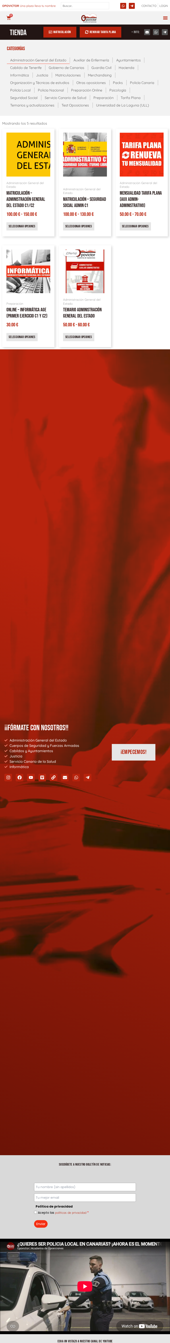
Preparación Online (86, 90)
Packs (118, 82)
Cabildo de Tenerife (26, 67)
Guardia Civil (101, 67)
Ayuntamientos (128, 60)
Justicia (42, 75)
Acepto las (63, 1212)
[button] (165, 18)
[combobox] (85, 5)
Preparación (103, 97)
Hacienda (126, 67)
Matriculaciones (68, 75)
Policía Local (20, 90)
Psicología (117, 90)
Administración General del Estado (38, 60)
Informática (19, 75)
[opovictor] (89, 18)
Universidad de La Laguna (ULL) (122, 105)
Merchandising (100, 75)
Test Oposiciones (75, 105)
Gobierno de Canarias (66, 67)
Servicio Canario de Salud (65, 97)
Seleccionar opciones (22, 226)
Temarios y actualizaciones (32, 105)
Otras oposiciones (91, 82)
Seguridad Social (24, 97)
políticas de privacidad (70, 1213)
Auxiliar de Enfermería (91, 60)
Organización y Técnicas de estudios (39, 82)
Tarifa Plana (131, 97)
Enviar (40, 1224)
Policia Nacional (51, 90)
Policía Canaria (142, 82)
